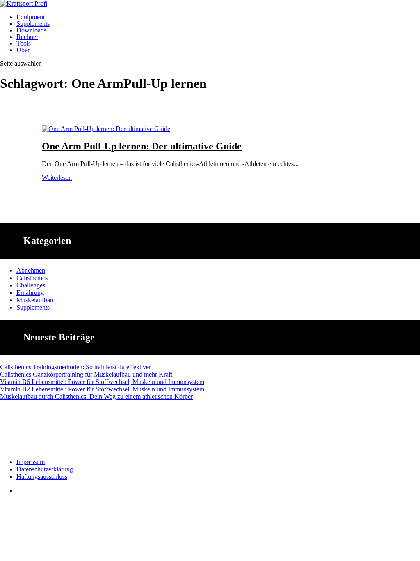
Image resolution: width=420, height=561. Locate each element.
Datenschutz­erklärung (44, 469)
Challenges (30, 285)
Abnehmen (30, 270)
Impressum (30, 461)
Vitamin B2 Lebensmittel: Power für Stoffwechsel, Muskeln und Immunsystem (102, 389)
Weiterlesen (57, 177)
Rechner (27, 36)
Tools (23, 43)
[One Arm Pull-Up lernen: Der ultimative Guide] (106, 128)
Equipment (30, 17)
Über (23, 49)
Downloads (31, 30)
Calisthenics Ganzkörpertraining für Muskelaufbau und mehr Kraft (86, 374)
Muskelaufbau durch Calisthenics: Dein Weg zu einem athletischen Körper (96, 396)
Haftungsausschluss (41, 476)
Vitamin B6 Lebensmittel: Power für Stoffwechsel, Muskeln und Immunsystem (102, 381)
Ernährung (30, 292)
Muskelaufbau (34, 300)
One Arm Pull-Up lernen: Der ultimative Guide (142, 146)
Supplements (33, 23)
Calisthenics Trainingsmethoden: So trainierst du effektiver (75, 366)
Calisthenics (32, 277)
